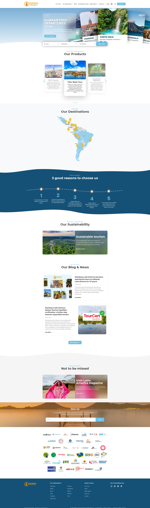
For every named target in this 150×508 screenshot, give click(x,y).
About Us (87, 493)
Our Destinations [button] (67, 4)
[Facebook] (115, 486)
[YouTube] (121, 486)
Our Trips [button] (58, 4)
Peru (68, 496)
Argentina (52, 486)
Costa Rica (53, 498)
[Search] (115, 4)
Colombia (52, 496)
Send (100, 419)
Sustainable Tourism (83, 4)
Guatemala (70, 488)
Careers (87, 496)
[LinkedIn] (118, 486)
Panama (69, 493)
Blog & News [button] (93, 4)
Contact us (121, 4)
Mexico (69, 491)
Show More (74, 342)
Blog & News (88, 491)
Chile (51, 493)
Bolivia (51, 488)
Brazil (51, 491)
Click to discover (50, 36)
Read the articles (80, 249)
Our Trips (87, 486)
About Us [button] (101, 4)
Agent (108, 4)
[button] (111, 4)
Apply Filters (101, 44)
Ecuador (69, 486)
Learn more (79, 393)
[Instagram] (111, 486)
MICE (75, 4)
